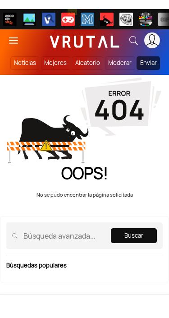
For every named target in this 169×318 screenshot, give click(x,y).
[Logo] (85, 40)
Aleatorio (87, 63)
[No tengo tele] (145, 19)
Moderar (120, 63)
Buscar (133, 235)
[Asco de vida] (10, 19)
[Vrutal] (68, 19)
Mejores (55, 63)
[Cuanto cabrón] (126, 19)
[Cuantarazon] (29, 19)
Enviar (148, 63)
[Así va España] (107, 19)
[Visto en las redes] (48, 19)
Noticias (25, 63)
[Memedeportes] (87, 19)
